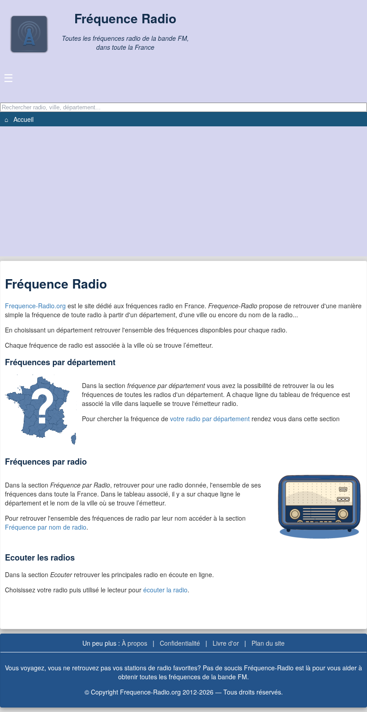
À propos (134, 643)
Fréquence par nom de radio (45, 526)
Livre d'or (226, 643)
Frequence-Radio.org (35, 305)
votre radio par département (211, 418)
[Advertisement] (183, 193)
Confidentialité (180, 643)
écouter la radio (165, 589)
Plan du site (268, 643)
